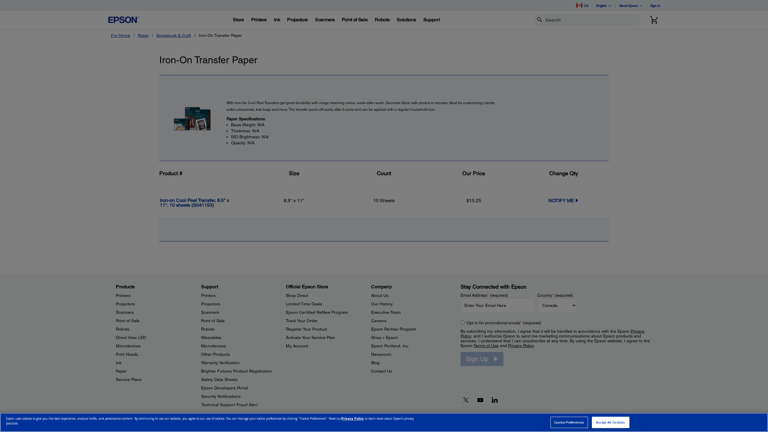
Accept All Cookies (610, 422)
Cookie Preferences (569, 422)
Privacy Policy (352, 419)
